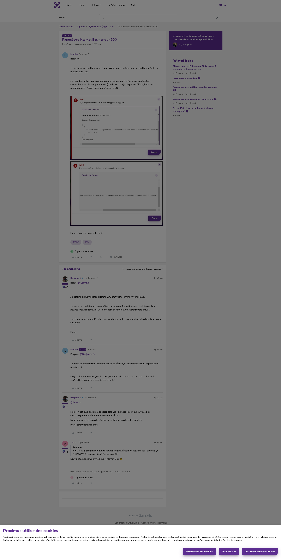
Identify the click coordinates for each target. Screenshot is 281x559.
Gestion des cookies (232, 540)
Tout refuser (229, 552)
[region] (140, 542)
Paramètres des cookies (199, 552)
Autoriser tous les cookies (260, 552)
